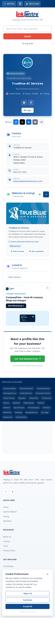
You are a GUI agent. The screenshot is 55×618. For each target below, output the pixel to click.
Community (8, 566)
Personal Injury (33, 408)
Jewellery (16, 403)
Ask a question (38, 251)
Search (27, 36)
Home (6, 507)
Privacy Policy (9, 550)
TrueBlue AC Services (19, 227)
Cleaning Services (9, 393)
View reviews (18, 251)
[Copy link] (41, 122)
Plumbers (46, 408)
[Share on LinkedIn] (28, 122)
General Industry (9, 388)
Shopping (18, 412)
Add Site (10, 3)
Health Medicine (26, 393)
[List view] (46, 194)
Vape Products (19, 408)
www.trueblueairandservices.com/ (27, 181)
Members (7, 521)
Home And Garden (26, 388)
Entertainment (21, 417)
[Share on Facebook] (16, 122)
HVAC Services (14, 277)
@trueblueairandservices (27, 88)
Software (6, 408)
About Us (7, 536)
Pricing (6, 516)
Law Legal (44, 412)
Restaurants (7, 417)
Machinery (7, 412)
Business (41, 403)
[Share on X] (22, 122)
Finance (6, 403)
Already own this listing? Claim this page (28, 365)
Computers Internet (43, 393)
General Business (43, 388)
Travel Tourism (8, 398)
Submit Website (10, 511)
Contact (6, 541)
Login (28, 110)
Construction (46, 398)
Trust (5, 546)
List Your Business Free (26, 358)
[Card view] (40, 194)
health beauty (29, 403)
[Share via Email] (35, 122)
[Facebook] (31, 103)
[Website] (24, 103)
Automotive (34, 398)
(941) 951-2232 (19, 172)
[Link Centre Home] (27, 14)
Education (21, 398)
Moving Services (31, 412)
